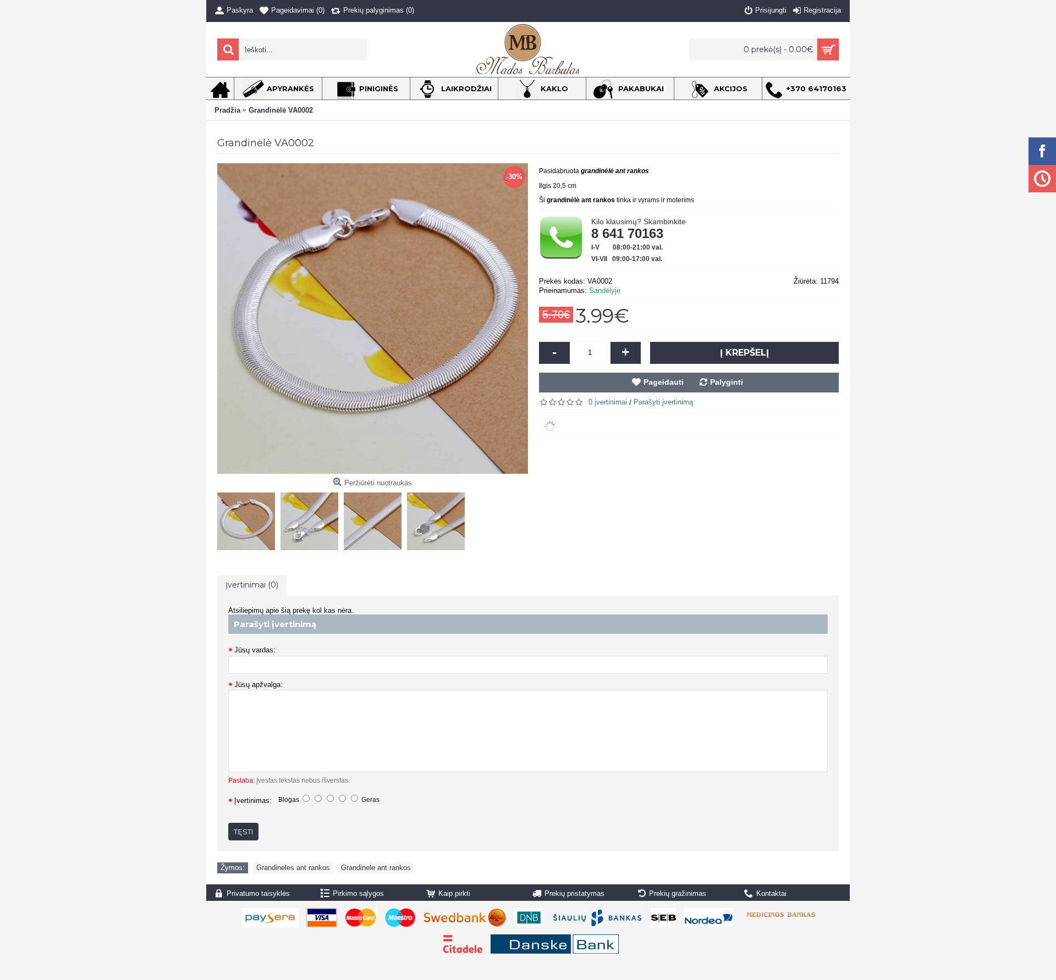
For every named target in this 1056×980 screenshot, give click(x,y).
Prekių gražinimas (677, 893)
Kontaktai (771, 893)
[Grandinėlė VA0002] (248, 518)
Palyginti (726, 382)
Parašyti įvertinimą (663, 402)
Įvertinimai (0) (252, 585)
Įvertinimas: (253, 800)
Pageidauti (664, 382)
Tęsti (243, 831)
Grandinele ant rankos (376, 867)
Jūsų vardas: (255, 650)
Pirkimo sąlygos (358, 893)
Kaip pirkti (454, 893)
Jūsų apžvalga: (258, 684)
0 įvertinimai (607, 402)
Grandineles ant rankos (293, 867)
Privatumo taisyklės (258, 893)
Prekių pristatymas (574, 893)
